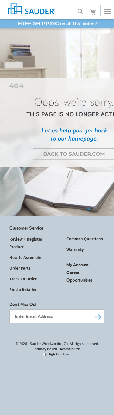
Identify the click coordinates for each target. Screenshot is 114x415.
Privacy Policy (45, 349)
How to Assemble (25, 257)
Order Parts (20, 268)
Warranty (75, 249)
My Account (77, 264)
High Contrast (59, 354)
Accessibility (70, 349)
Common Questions (84, 239)
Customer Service (26, 228)
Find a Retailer (23, 289)
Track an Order (23, 279)
